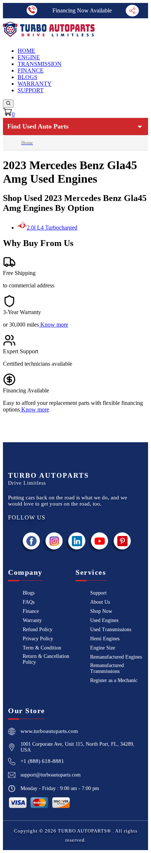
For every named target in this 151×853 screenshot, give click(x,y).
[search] (8, 104)
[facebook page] (31, 541)
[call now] (32, 10)
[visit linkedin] (77, 541)
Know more (54, 324)
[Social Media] (132, 10)
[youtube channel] (100, 541)
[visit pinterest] (122, 541)
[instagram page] (54, 541)
